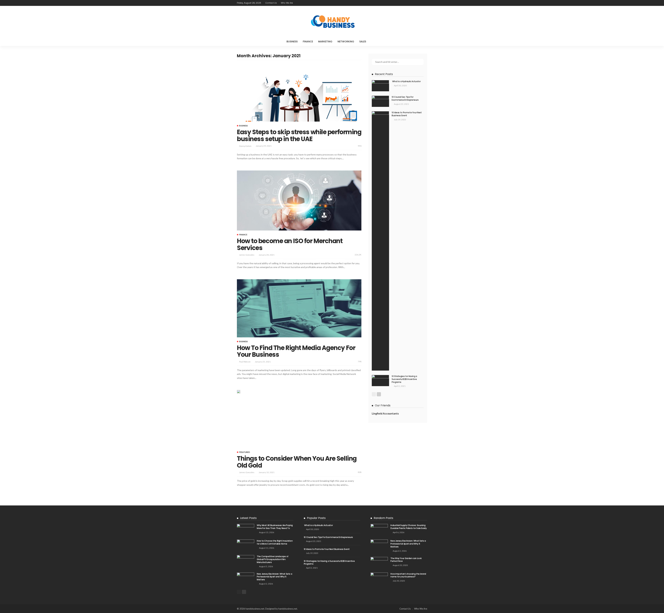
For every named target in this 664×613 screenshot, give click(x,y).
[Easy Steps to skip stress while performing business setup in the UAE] (299, 92)
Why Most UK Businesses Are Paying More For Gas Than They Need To (275, 527)
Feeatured (244, 452)
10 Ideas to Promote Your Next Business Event (407, 114)
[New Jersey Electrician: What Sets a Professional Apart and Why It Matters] (245, 578)
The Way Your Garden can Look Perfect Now (405, 560)
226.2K (358, 254)
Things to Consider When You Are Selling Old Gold (297, 462)
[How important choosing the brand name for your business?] (379, 578)
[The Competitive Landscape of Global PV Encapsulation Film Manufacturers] (245, 560)
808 (359, 472)
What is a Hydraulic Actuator (406, 81)
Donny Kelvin (245, 146)
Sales (362, 41)
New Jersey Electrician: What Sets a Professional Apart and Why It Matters (274, 576)
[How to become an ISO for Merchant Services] (299, 200)
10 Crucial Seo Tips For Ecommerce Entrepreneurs (405, 98)
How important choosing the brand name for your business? (408, 575)
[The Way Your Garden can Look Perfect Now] (379, 562)
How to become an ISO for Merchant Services (289, 244)
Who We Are (287, 2)
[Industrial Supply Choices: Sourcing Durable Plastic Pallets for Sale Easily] (379, 529)
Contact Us (271, 2)
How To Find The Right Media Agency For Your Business (296, 351)
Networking (346, 41)
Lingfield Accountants (385, 413)
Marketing (325, 41)
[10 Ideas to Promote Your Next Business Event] (380, 241)
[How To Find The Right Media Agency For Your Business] (299, 308)
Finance (308, 41)
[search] (375, 41)
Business (292, 41)
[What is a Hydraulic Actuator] (380, 85)
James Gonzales (246, 255)
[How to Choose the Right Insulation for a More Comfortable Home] (245, 545)
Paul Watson (245, 361)
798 (359, 361)
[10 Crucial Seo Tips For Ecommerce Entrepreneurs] (380, 101)
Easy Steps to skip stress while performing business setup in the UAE (299, 135)
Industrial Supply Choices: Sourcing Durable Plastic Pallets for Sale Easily (408, 527)
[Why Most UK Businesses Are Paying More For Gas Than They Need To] (245, 529)
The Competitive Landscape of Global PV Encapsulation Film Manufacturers (272, 559)
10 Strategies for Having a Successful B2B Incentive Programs (404, 379)
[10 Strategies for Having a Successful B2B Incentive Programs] (380, 380)
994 (359, 146)
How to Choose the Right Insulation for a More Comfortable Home (275, 542)
